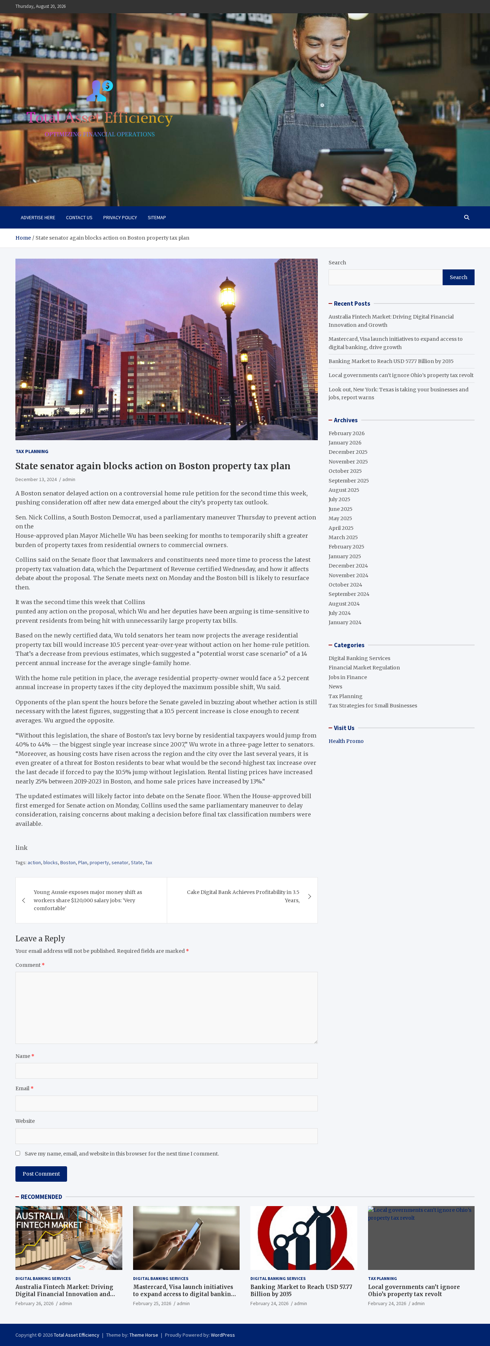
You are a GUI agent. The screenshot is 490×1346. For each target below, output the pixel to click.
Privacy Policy (120, 217)
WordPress (223, 1335)
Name (24, 1056)
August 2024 (344, 604)
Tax (148, 862)
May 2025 (340, 518)
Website (25, 1121)
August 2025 (344, 490)
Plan (82, 862)
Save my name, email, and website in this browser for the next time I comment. (122, 1153)
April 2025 (341, 528)
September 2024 (349, 594)
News (335, 686)
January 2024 (345, 622)
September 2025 (349, 480)
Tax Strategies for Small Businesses (373, 705)
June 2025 (341, 509)
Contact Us (79, 217)
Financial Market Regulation (364, 667)
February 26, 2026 (34, 1303)
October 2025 (345, 471)
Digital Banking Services (359, 658)
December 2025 (348, 452)
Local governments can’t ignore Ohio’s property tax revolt (401, 375)
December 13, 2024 (36, 479)
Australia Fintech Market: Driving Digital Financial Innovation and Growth (64, 1294)
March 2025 (343, 537)
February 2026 (347, 433)
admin (68, 479)
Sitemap (157, 217)
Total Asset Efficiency (76, 1335)
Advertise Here (38, 217)
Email (24, 1088)
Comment (30, 965)
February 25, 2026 (152, 1303)
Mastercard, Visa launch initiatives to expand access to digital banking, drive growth (184, 1294)
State (137, 862)
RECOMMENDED (41, 1197)
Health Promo (346, 741)
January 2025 (345, 556)
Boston (68, 862)
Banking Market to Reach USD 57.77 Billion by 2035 (391, 361)
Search (337, 262)
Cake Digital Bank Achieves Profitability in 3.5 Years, (243, 896)
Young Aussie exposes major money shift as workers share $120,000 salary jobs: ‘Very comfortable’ (88, 900)
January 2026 (345, 442)
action (34, 862)
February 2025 (346, 546)
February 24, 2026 (269, 1303)
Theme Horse (143, 1335)
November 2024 (348, 575)
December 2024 (348, 566)
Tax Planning (31, 451)
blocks (50, 862)
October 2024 (345, 585)
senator (120, 862)
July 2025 (339, 499)
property (99, 862)
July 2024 (340, 613)
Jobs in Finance (348, 677)
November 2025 (348, 461)
